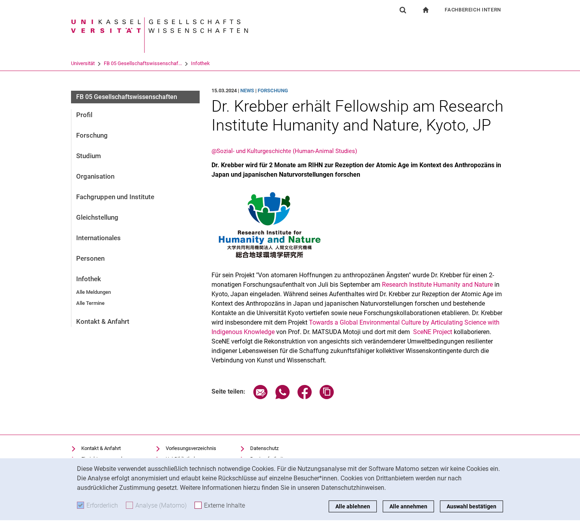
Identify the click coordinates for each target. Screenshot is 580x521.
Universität (83, 63)
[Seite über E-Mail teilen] (260, 397)
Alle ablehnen (352, 506)
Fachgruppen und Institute (115, 197)
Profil (84, 115)
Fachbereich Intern (473, 10)
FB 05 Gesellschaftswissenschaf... (143, 63)
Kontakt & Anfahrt (102, 321)
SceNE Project (432, 332)
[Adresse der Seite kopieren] (327, 397)
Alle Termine (90, 303)
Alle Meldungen (93, 292)
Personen (90, 258)
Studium (88, 156)
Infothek (200, 63)
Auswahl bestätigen (471, 506)
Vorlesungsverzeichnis (191, 448)
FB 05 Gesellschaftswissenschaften (126, 97)
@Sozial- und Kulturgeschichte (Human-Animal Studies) (284, 151)
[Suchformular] (403, 10)
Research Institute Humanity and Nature (437, 284)
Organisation (95, 176)
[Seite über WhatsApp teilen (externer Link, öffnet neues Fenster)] (282, 397)
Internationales (98, 238)
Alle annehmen (408, 506)
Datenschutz (264, 448)
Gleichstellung (97, 217)
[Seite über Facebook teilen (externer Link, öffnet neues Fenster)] (304, 397)
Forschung (92, 135)
